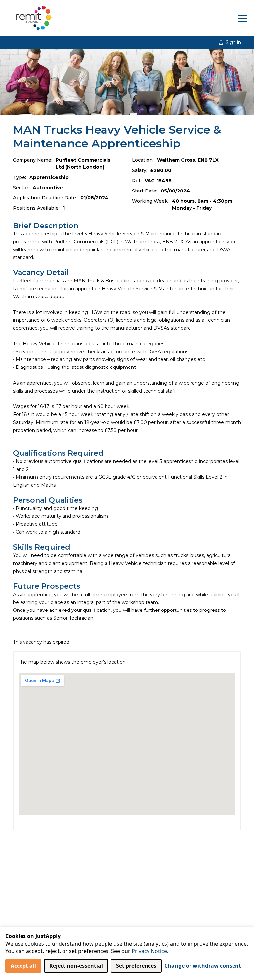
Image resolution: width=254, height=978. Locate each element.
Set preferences (136, 965)
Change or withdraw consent (202, 965)
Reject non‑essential (76, 965)
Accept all (23, 965)
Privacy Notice (149, 951)
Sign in (233, 42)
